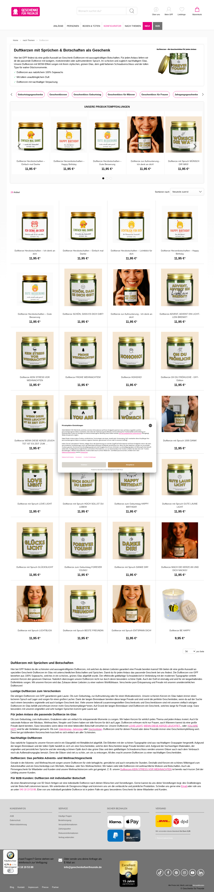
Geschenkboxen (58, 94)
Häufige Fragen (65, 816)
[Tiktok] (160, 874)
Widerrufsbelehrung (18, 824)
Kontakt (21, 887)
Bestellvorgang (64, 820)
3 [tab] (111, 178)
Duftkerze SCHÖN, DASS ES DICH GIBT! (83, 314)
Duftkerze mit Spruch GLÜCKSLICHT (34, 567)
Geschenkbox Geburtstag (87, 94)
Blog (12, 887)
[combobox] (107, 11)
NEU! (147, 26)
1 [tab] (103, 178)
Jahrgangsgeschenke (186, 94)
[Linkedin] (200, 874)
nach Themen (29, 40)
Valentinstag (65, 729)
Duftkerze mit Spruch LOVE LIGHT (35, 503)
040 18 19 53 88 (24, 867)
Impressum (33, 887)
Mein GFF (169, 14)
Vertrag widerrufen (66, 837)
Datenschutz (15, 820)
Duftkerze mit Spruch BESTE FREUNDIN (83, 630)
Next (194, 146)
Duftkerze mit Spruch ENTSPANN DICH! (131, 630)
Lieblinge (182, 14)
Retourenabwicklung (164, 838)
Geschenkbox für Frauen (154, 94)
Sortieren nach (162, 192)
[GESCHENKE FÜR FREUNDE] (25, 12)
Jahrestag (78, 729)
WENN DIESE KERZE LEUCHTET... (163, 726)
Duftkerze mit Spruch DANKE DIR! (131, 567)
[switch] (10, 871)
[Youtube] (192, 874)
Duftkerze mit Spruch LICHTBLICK (35, 630)
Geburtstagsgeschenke (30, 94)
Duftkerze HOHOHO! (131, 377)
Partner (55, 887)
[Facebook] (168, 874)
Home (15, 40)
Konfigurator (112, 26)
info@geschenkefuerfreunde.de (83, 867)
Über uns (156, 14)
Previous (19, 146)
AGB (12, 816)
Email (184, 786)
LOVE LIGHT (135, 726)
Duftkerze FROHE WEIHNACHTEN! (83, 377)
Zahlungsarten (64, 829)
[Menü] (16, 852)
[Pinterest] (176, 874)
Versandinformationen (67, 824)
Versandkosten (198, 885)
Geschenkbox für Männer (121, 94)
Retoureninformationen (68, 833)
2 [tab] (107, 178)
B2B (157, 26)
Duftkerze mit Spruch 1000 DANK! (180, 440)
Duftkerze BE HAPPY (180, 630)
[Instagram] (184, 874)
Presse (45, 887)
